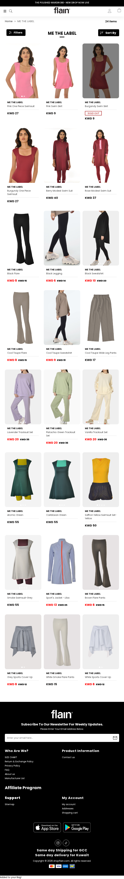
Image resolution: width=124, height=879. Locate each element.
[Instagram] (58, 843)
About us (10, 774)
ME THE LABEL (15, 102)
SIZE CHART (11, 757)
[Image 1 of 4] (62, 397)
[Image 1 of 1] (23, 155)
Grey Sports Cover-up (20, 677)
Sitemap (9, 804)
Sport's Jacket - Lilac (58, 597)
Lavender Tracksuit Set (20, 432)
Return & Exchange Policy (19, 761)
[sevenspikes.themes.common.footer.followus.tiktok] (66, 843)
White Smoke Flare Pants (60, 677)
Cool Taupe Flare (17, 352)
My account (69, 804)
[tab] (22, 96)
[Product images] (23, 70)
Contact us (68, 757)
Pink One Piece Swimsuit (21, 106)
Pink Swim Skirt (54, 106)
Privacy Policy (12, 765)
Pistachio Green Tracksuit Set (60, 434)
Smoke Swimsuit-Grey (19, 597)
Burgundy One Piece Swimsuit (19, 192)
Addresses (67, 808)
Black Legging (54, 273)
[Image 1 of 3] (62, 155)
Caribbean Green (56, 515)
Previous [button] (2, 2)
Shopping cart (70, 812)
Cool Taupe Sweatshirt (59, 352)
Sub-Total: (116, 28)
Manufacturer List (15, 778)
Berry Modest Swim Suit (59, 190)
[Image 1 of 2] (23, 70)
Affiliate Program (23, 788)
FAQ (7, 770)
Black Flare (13, 273)
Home (9, 21)
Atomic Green (15, 515)
